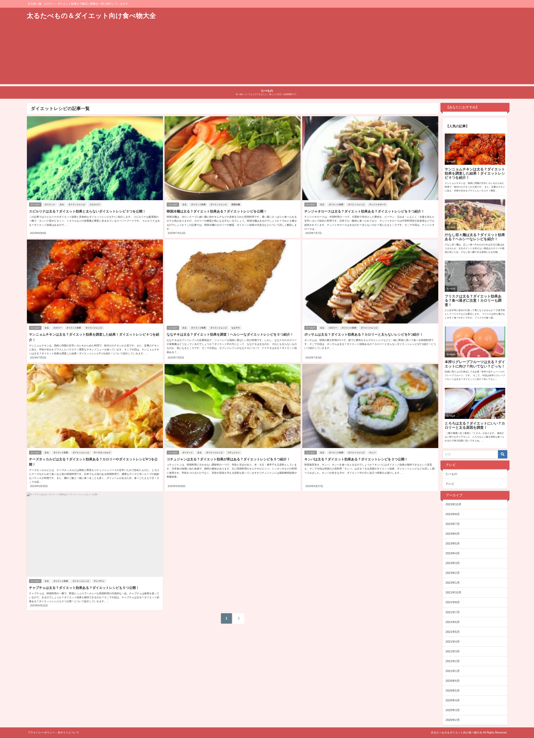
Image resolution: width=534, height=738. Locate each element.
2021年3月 (453, 651)
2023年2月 (453, 572)
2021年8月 (453, 602)
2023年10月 (453, 504)
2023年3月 (453, 563)
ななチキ (236, 328)
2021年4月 (453, 641)
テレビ (450, 483)
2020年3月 (453, 710)
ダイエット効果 (198, 204)
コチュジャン (233, 452)
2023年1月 (453, 582)
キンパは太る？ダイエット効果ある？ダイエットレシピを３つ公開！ (356, 459)
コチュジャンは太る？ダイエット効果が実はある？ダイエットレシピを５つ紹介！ (228, 459)
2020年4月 (453, 700)
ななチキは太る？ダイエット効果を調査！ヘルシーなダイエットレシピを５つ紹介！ (230, 334)
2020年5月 (453, 690)
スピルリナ (95, 204)
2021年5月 (453, 631)
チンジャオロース (377, 204)
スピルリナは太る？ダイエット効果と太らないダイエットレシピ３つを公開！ (87, 211)
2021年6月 (453, 622)
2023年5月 (453, 543)
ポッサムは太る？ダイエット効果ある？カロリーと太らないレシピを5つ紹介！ (363, 334)
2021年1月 (453, 670)
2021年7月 (453, 612)
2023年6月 (453, 533)
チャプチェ (99, 581)
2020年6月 (453, 680)
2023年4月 (453, 553)
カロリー (57, 328)
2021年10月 (453, 592)
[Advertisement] (267, 55)
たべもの (35, 204)
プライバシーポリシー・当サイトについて (53, 732)
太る (62, 204)
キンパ (372, 452)
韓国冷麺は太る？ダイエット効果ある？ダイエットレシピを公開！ (217, 211)
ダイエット (50, 204)
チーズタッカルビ (102, 452)
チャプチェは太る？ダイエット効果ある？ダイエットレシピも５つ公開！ (84, 587)
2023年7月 (453, 523)
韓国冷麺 (236, 204)
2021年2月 (453, 661)
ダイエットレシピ (76, 204)
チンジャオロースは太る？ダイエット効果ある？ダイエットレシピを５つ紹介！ (364, 211)
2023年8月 (453, 514)
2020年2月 (453, 719)
